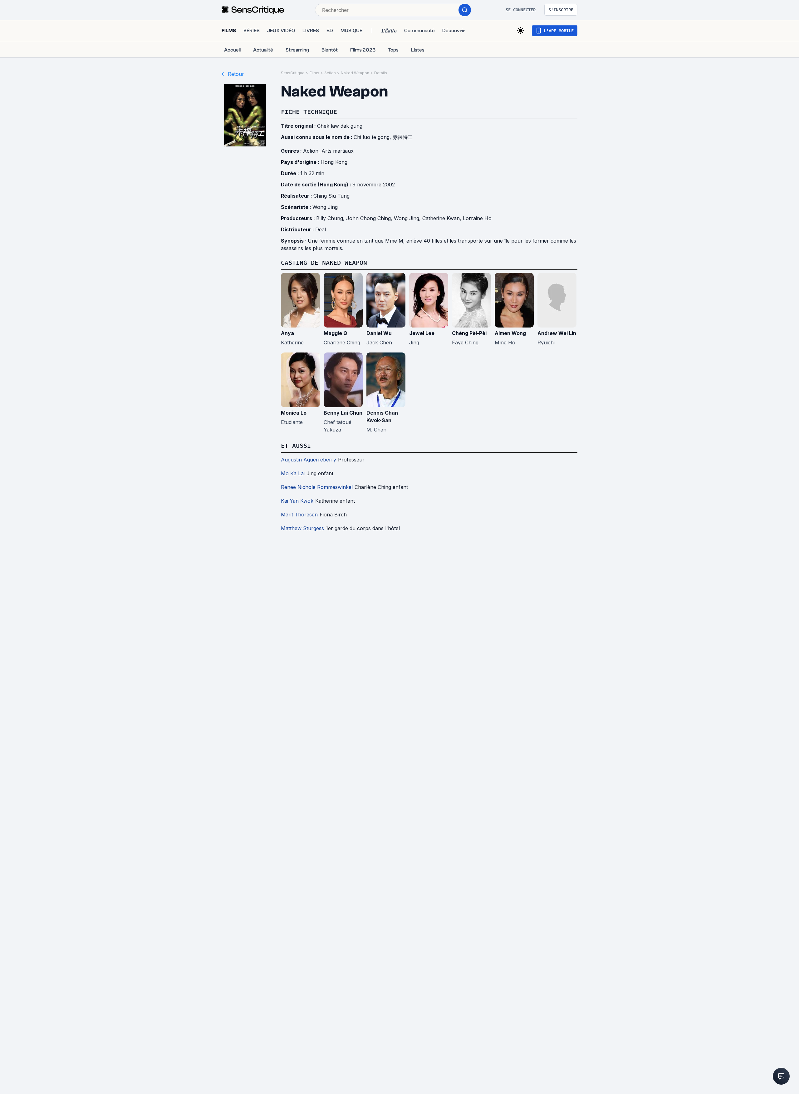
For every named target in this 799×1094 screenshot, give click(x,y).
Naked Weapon (355, 73)
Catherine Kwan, (442, 218)
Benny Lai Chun (343, 413)
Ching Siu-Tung (331, 196)
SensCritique (293, 73)
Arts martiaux (337, 151)
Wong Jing (325, 207)
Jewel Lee (421, 333)
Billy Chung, (331, 218)
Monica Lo (293, 413)
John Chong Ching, (370, 218)
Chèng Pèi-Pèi (469, 333)
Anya (287, 333)
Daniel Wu (379, 333)
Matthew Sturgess (302, 528)
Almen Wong (510, 333)
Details (380, 73)
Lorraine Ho (477, 218)
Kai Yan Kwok (297, 501)
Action (330, 73)
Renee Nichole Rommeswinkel (317, 487)
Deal (320, 229)
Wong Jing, (408, 218)
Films (314, 73)
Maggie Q (335, 333)
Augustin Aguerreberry (308, 459)
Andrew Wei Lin (556, 333)
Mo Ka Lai (293, 473)
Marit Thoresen (299, 514)
